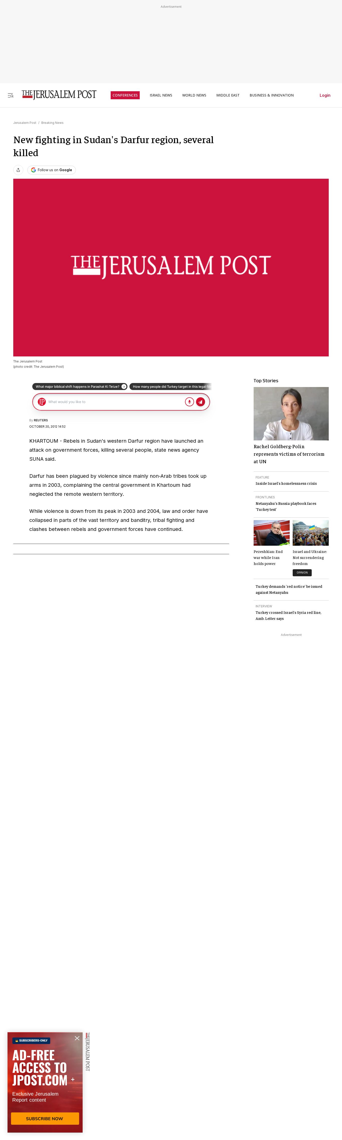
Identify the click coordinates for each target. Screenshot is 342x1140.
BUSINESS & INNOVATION (272, 95)
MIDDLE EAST (228, 95)
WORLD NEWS (194, 95)
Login (325, 95)
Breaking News (52, 123)
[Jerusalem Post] (56, 95)
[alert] (45, 1082)
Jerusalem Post (24, 123)
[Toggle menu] (10, 95)
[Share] (18, 170)
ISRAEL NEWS (161, 95)
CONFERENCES (125, 95)
